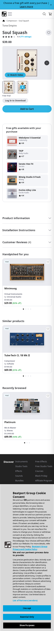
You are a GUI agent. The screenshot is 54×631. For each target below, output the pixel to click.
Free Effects (41, 461)
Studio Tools (21, 466)
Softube (10, 364)
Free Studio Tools (43, 466)
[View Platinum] (27, 405)
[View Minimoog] (27, 272)
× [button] (51, 4)
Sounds (19, 475)
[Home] (3, 21)
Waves (10, 430)
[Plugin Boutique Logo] (4, 14)
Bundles (19, 480)
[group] (27, 282)
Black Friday (41, 475)
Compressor (12, 21)
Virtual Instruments (13, 294)
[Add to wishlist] (48, 32)
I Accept (27, 608)
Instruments (21, 461)
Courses (39, 471)
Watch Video (16, 74)
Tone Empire (9, 25)
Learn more (26, 6)
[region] (27, 557)
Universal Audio (14, 297)
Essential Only (27, 617)
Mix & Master (10, 427)
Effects (18, 471)
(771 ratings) (25, 37)
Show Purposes (27, 625)
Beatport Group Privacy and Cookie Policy (30, 548)
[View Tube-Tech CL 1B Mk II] (27, 339)
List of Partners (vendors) (25, 600)
